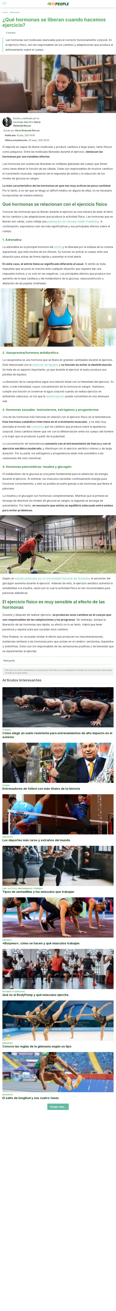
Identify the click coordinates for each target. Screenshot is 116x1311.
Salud (5, 12)
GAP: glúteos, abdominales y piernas (22, 888)
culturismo (37, 426)
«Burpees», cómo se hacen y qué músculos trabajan (40, 943)
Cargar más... (58, 1106)
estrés (58, 247)
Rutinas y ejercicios (13, 991)
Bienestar (15, 12)
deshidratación (55, 396)
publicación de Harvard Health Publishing (73, 221)
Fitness (6, 730)
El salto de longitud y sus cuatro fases (30, 1098)
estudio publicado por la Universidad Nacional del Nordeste (52, 578)
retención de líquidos (45, 364)
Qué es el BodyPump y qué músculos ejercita (35, 995)
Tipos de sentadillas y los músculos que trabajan (38, 892)
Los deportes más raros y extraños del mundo (36, 840)
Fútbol (6, 785)
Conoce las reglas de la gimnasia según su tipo (36, 1046)
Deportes (7, 837)
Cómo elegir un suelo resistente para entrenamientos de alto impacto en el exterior (57, 735)
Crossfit (7, 940)
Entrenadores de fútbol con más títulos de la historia (41, 788)
